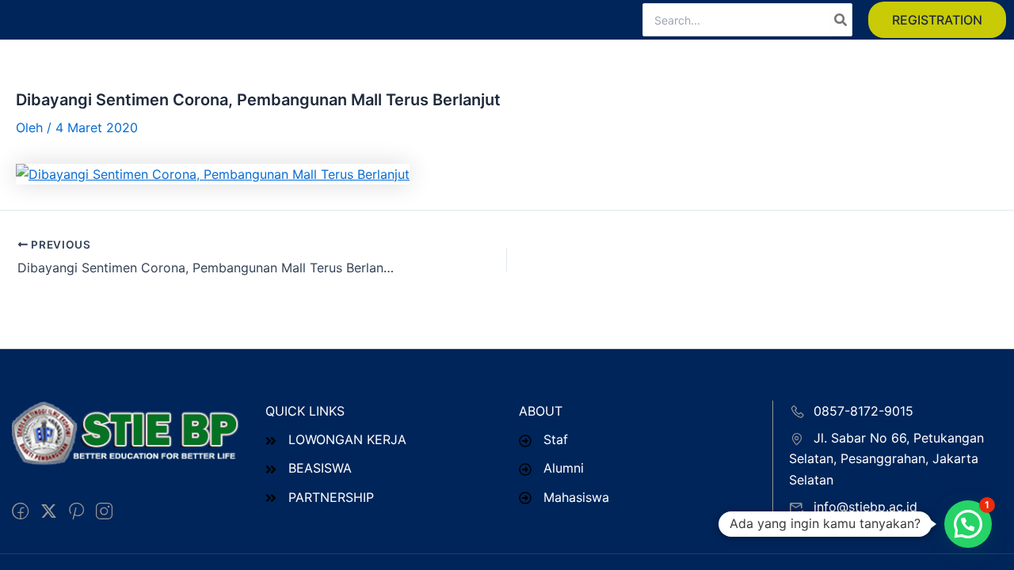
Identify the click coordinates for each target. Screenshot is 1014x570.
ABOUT (540, 411)
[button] (937, 20)
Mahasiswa (576, 497)
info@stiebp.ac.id (865, 507)
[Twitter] (48, 511)
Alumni (563, 468)
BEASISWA (320, 468)
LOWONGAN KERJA (347, 439)
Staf (555, 439)
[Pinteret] (76, 511)
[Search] (841, 20)
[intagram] (104, 511)
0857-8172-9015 (863, 411)
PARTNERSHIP (331, 497)
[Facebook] (20, 511)
